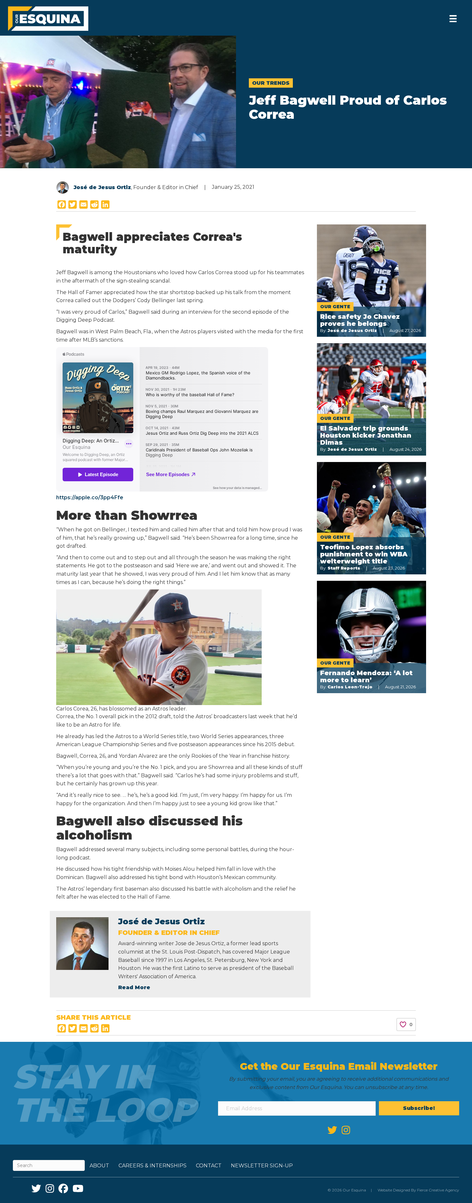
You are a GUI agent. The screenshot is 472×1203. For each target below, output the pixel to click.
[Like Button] (403, 1024)
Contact (209, 1166)
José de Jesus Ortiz (102, 187)
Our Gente (335, 306)
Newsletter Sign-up (262, 1166)
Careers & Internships (152, 1166)
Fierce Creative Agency (438, 1190)
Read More (134, 987)
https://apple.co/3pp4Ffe (89, 497)
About (99, 1166)
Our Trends (271, 83)
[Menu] (453, 19)
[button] (419, 1108)
